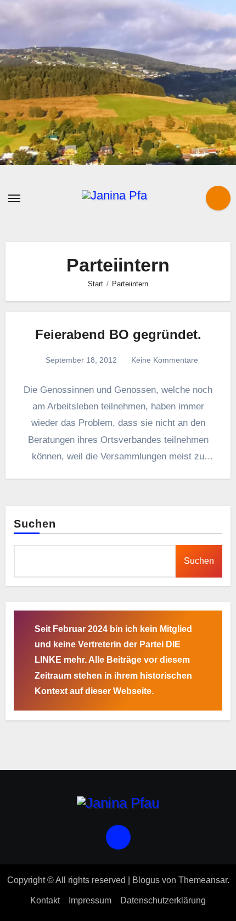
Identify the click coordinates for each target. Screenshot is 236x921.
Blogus (146, 880)
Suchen (35, 524)
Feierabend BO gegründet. (118, 334)
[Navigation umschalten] (14, 198)
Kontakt (45, 900)
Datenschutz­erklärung (163, 900)
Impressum (90, 900)
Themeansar (202, 880)
